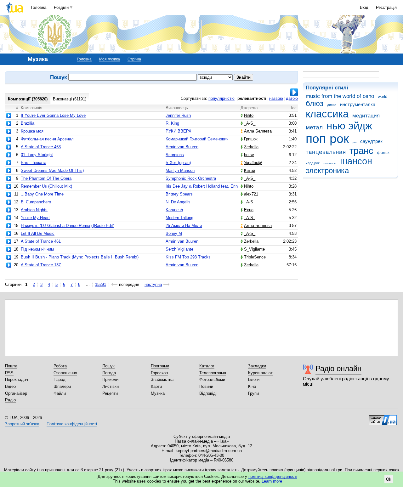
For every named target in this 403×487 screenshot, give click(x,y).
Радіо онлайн (338, 368)
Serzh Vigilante (179, 249)
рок (339, 138)
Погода (109, 373)
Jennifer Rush (178, 115)
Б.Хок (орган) (178, 162)
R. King (172, 123)
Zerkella (251, 146)
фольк (383, 152)
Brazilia (27, 123)
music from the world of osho (340, 96)
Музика (158, 393)
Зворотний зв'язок (22, 424)
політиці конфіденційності (272, 476)
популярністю (221, 98)
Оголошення (65, 373)
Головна (38, 7)
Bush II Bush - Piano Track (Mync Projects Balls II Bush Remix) (80, 257)
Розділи (61, 7)
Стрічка (134, 59)
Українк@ (253, 162)
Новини (206, 386)
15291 (100, 284)
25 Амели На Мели (184, 225)
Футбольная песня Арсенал (47, 139)
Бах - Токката (33, 162)
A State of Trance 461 (41, 241)
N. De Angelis (178, 202)
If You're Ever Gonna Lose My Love (53, 115)
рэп (354, 142)
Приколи (110, 379)
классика (327, 114)
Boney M (174, 233)
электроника (327, 171)
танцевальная (326, 152)
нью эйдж (349, 126)
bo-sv (249, 154)
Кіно (252, 386)
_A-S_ (249, 123)
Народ (59, 379)
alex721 (251, 194)
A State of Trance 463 (41, 146)
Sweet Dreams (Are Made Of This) (52, 170)
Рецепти (110, 393)
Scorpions (175, 154)
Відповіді (208, 393)
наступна (153, 284)
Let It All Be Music (37, 233)
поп (316, 138)
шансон (356, 161)
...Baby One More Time (42, 194)
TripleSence (255, 257)
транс (361, 151)
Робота (60, 366)
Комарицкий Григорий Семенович (197, 139)
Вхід (364, 7)
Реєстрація (386, 7)
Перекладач (16, 379)
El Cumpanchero (36, 202)
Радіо (10, 400)
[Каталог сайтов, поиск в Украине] (383, 417)
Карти (156, 386)
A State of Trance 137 (41, 265)
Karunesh (174, 209)
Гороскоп (159, 373)
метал (314, 127)
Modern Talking (179, 217)
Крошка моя (32, 131)
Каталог (206, 366)
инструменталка (357, 104)
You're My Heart (35, 217)
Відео (10, 386)
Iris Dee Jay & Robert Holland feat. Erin (202, 186)
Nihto (248, 115)
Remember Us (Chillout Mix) (46, 186)
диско (331, 105)
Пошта (11, 366)
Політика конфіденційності (72, 424)
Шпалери (62, 386)
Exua (248, 209)
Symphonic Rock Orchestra (191, 178)
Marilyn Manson (180, 170)
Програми (160, 366)
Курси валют (260, 373)
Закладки (257, 366)
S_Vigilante (254, 249)
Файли (60, 393)
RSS (9, 373)
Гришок (251, 139)
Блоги (253, 379)
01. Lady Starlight (37, 154)
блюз (314, 103)
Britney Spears (179, 194)
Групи (253, 393)
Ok (388, 479)
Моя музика (109, 59)
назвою (276, 98)
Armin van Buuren (182, 146)
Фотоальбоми (212, 379)
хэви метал (329, 163)
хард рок (313, 163)
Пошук (108, 366)
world (382, 96)
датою (292, 98)
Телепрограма (212, 373)
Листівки (110, 386)
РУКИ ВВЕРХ (178, 131)
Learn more (272, 481)
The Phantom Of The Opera (46, 178)
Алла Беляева (258, 131)
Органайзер (16, 393)
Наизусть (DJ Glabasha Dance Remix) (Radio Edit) (67, 225)
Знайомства (162, 379)
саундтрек (371, 141)
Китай (249, 170)
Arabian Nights (34, 209)
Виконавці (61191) (69, 99)
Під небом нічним (37, 249)
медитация (366, 116)
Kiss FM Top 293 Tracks (188, 257)
